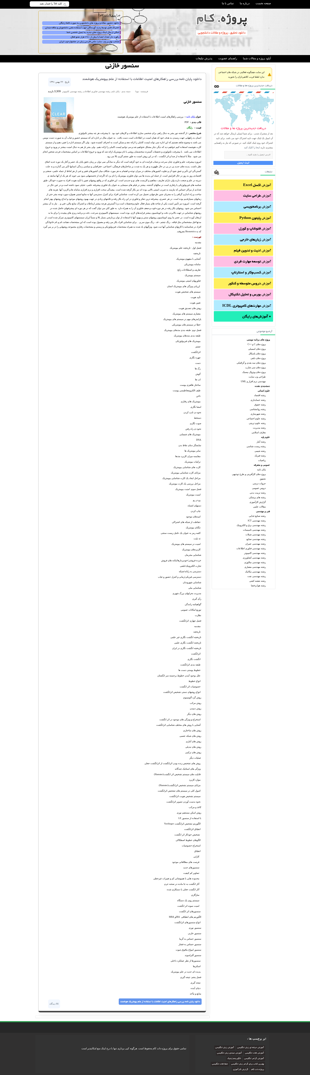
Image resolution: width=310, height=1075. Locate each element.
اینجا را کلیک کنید (252, 147)
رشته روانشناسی (258, 409)
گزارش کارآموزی (257, 502)
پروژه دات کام (257, 1069)
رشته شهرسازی (258, 414)
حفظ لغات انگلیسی (220, 1064)
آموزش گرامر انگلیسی (254, 1058)
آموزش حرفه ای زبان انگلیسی (250, 1048)
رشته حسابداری (258, 400)
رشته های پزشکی (257, 497)
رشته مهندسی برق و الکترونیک (251, 525)
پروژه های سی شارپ (255, 367)
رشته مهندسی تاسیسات (254, 530)
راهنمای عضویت (227, 58)
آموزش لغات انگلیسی (254, 1053)
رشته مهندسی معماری (255, 567)
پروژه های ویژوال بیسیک (254, 372)
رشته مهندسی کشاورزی (254, 557)
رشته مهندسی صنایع (256, 539)
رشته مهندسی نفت (256, 576)
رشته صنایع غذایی (257, 516)
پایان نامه (261, 469)
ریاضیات (262, 460)
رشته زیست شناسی (256, 446)
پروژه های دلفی (258, 358)
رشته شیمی (260, 451)
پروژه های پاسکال (257, 353)
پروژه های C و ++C (257, 344)
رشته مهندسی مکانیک (255, 571)
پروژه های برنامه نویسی (258, 339)
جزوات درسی (259, 483)
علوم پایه (265, 437)
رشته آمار (261, 441)
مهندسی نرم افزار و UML (253, 381)
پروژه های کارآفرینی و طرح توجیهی (249, 474)
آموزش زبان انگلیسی (224, 1048)
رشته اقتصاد (260, 395)
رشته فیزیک (260, 455)
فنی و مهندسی (263, 511)
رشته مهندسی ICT (257, 520)
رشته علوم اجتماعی (256, 418)
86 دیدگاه (54, 1003)
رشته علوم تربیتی (257, 423)
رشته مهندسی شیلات (255, 534)
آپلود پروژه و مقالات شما (257, 58)
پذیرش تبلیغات (204, 58)
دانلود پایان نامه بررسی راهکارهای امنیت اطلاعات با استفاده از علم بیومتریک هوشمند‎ (142, 79)
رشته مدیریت (259, 427)
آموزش (257, 185)
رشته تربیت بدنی (258, 492)
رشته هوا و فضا (258, 585)
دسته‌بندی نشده (262, 386)
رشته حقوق (260, 404)
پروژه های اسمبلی (257, 349)
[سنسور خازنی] (59, 132)
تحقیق (263, 478)
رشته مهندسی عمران (255, 543)
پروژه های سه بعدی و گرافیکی (251, 362)
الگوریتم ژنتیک (234, 1058)
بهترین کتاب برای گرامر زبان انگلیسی (247, 1064)
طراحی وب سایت (257, 376)
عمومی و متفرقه (262, 465)
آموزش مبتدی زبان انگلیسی (229, 1053)
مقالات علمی (259, 506)
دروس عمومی (259, 488)
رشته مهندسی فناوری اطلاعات (251, 548)
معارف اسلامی (259, 432)
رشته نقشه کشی (257, 581)
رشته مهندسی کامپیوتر (255, 553)
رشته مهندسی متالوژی (255, 562)
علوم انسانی (264, 390)
